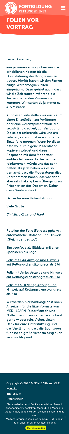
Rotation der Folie (19, 230)
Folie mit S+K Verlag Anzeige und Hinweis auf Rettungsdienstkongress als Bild (33, 289)
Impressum (13, 393)
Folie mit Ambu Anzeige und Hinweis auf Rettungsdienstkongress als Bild (34, 274)
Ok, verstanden (36, 427)
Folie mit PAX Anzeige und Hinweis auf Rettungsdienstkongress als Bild (33, 262)
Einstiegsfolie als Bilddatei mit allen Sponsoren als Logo (32, 249)
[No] (64, 417)
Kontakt (11, 388)
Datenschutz (14, 399)
